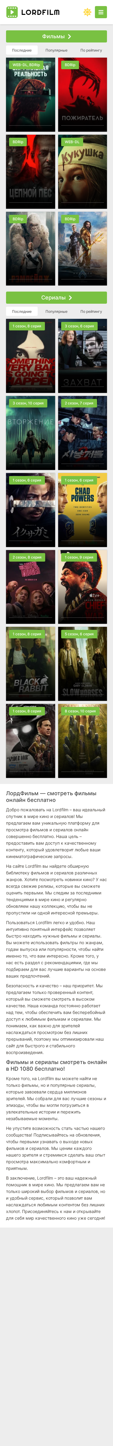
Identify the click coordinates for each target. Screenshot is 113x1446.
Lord (40, 12)
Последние (22, 50)
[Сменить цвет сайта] (87, 12)
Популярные (56, 50)
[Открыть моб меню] (101, 12)
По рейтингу (91, 50)
